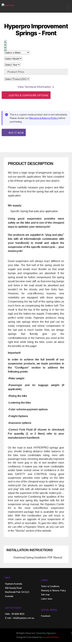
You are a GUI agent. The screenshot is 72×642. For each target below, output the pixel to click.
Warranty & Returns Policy (43, 118)
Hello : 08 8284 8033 (14, 614)
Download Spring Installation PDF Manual (37, 557)
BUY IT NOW (16, 132)
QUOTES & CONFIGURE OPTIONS (28, 95)
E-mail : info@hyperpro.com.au (19, 618)
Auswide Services (50, 637)
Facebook (45, 616)
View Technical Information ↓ (36, 86)
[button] (68, 6)
